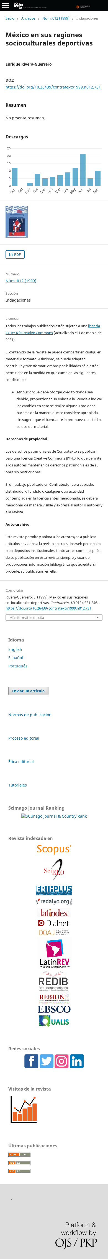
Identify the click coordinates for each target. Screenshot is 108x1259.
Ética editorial (21, 761)
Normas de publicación (30, 714)
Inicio (10, 18)
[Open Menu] (5, 5)
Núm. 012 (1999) (56, 18)
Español (15, 657)
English (15, 649)
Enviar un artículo (28, 690)
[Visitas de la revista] (23, 1123)
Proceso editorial (23, 738)
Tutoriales (17, 785)
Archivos (28, 18)
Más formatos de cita (26, 618)
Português (17, 666)
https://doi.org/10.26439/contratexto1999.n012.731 (53, 87)
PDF (17, 254)
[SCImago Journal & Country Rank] (54, 816)
